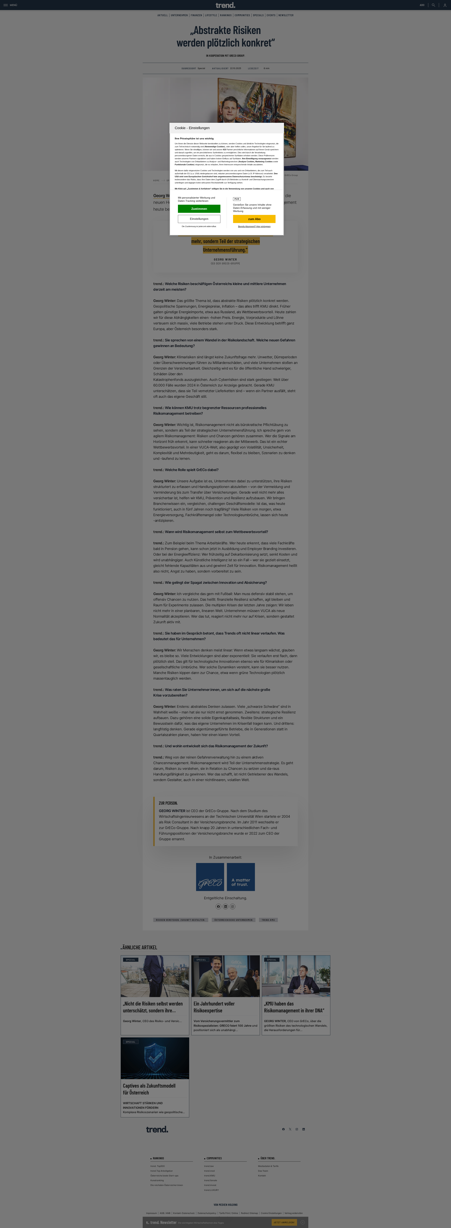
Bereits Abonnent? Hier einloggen (254, 226)
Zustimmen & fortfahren (199, 209)
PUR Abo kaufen (254, 219)
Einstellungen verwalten (199, 219)
